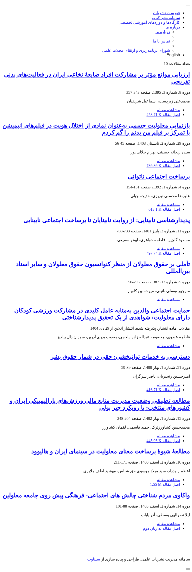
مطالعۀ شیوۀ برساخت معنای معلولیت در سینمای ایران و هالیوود (110, 451)
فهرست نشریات (166, 13)
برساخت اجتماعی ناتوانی (159, 176)
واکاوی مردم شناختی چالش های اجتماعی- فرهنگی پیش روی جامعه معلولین (96, 495)
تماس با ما (161, 41)
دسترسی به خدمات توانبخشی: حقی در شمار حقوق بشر (120, 356)
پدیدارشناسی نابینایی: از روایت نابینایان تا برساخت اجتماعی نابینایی (107, 220)
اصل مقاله (163, 114)
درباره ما (173, 27)
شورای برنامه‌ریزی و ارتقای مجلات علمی (136, 50)
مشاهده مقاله (168, 110)
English (173, 55)
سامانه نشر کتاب (166, 17)
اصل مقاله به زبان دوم (161, 528)
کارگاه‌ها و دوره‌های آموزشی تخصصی (149, 22)
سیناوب (93, 559)
